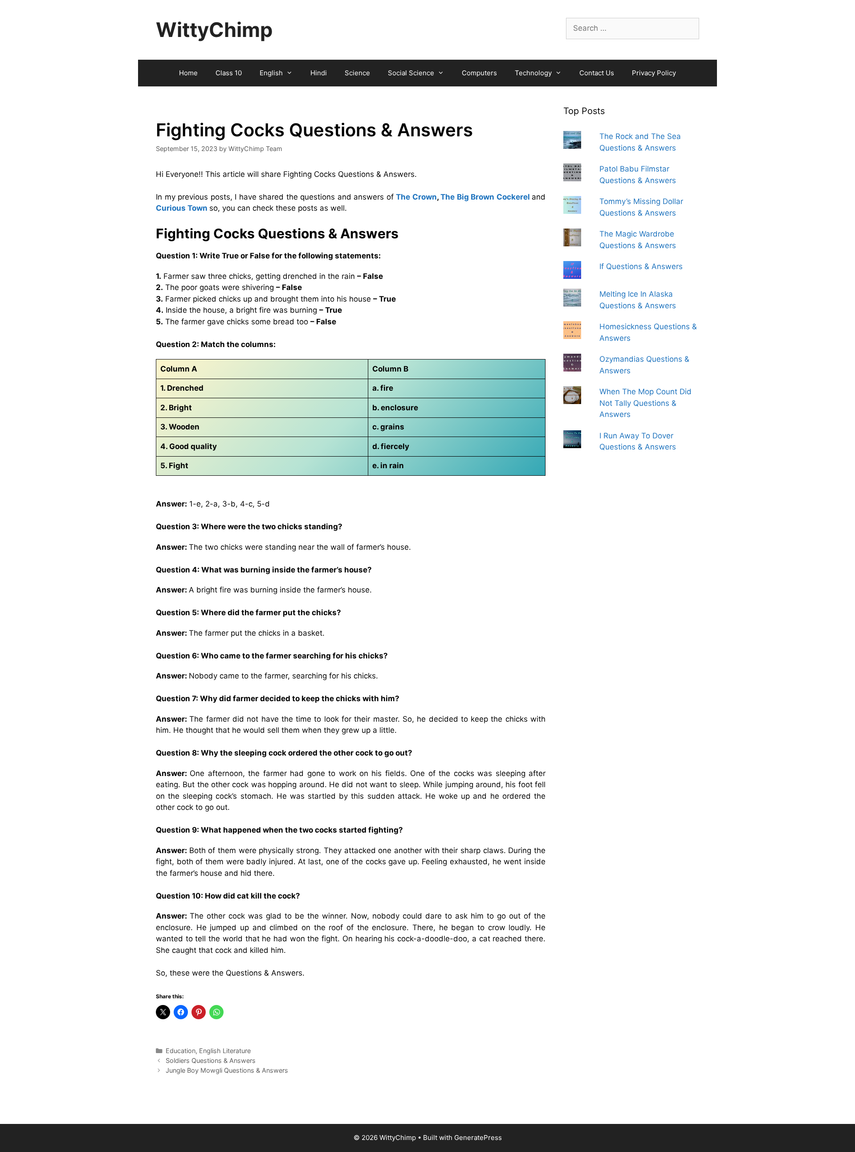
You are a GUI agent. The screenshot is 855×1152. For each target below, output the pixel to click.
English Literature (225, 1050)
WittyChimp (214, 29)
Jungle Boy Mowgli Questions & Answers (227, 1070)
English (271, 73)
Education (180, 1050)
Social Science (411, 73)
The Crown (416, 196)
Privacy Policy (654, 73)
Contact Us (596, 73)
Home (188, 73)
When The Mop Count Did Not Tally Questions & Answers (645, 403)
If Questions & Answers (641, 266)
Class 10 (229, 73)
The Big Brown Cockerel (485, 196)
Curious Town (182, 208)
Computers (479, 73)
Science (357, 73)
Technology (533, 73)
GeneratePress (478, 1137)
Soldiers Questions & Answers (211, 1060)
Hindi (318, 73)
